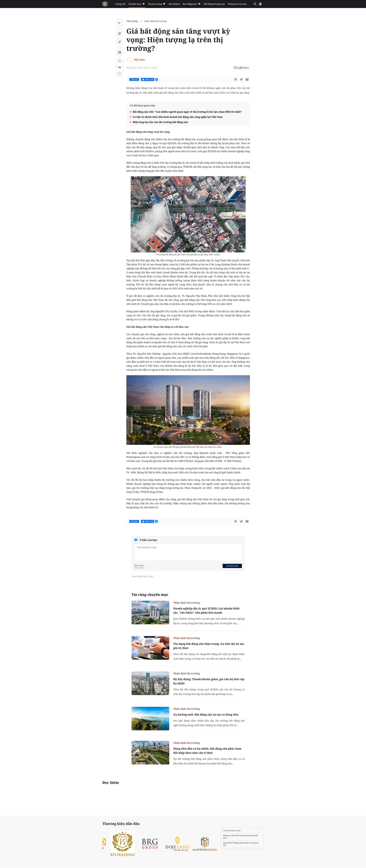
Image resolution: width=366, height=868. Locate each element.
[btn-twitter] (241, 79)
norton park (245, 835)
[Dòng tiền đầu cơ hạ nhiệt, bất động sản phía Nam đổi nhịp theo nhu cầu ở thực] (150, 752)
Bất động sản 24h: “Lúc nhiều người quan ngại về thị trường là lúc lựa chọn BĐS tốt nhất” (187, 111)
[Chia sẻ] (119, 33)
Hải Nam (139, 59)
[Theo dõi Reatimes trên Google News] (241, 68)
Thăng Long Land (240, 843)
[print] (119, 52)
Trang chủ (120, 4)
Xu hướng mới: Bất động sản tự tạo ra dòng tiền (205, 714)
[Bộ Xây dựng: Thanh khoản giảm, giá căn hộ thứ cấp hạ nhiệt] (150, 683)
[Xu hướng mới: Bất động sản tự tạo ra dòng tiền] (150, 718)
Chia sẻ (134, 79)
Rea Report (174, 4)
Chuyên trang (155, 4)
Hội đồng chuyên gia (214, 4)
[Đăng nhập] (260, 5)
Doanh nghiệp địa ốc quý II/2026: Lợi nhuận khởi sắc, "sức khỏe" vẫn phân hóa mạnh (206, 610)
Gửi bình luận (232, 565)
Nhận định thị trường (155, 21)
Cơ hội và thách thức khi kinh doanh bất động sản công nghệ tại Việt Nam (177, 117)
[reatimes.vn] (105, 4)
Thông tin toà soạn (237, 4)
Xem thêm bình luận (142, 576)
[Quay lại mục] (119, 22)
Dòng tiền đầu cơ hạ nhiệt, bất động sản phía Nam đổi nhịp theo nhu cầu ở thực (207, 751)
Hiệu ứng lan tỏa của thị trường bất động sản (160, 122)
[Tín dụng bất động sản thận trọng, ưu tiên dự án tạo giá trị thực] (150, 648)
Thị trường (132, 21)
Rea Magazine (190, 4)
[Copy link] (119, 42)
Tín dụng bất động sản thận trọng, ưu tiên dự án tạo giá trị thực (208, 646)
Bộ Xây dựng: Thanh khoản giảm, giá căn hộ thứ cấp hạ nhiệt (208, 681)
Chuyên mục (134, 4)
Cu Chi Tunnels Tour (232, 830)
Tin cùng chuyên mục (150, 594)
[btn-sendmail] (247, 79)
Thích (149, 79)
